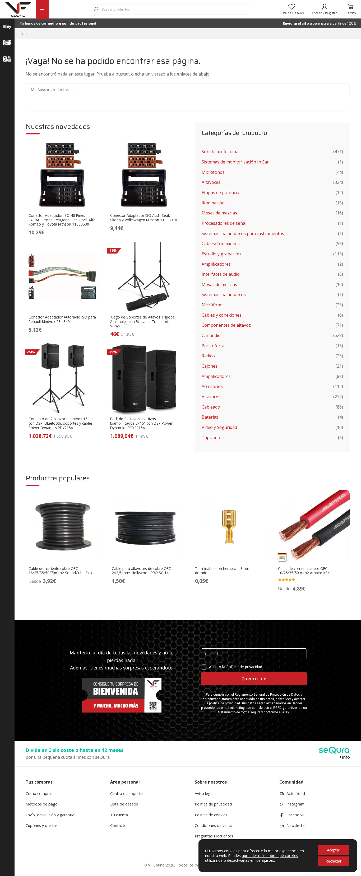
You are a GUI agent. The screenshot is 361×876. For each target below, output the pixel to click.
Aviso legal (204, 793)
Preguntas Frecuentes (214, 835)
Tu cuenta (119, 814)
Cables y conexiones (222, 315)
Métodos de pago (42, 804)
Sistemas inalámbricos (224, 294)
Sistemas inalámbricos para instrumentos (243, 233)
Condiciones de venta (213, 825)
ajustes (268, 860)
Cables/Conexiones (221, 243)
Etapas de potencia (220, 192)
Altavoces (211, 182)
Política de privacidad (213, 804)
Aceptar (333, 849)
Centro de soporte (126, 793)
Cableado (211, 407)
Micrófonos (213, 172)
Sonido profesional (220, 151)
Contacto (118, 825)
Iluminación (213, 203)
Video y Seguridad (219, 427)
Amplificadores (216, 264)
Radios (208, 356)
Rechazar (333, 861)
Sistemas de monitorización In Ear (235, 162)
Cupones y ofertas (42, 825)
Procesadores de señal (224, 223)
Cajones (209, 366)
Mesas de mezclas (219, 213)
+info (344, 757)
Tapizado (211, 438)
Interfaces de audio (221, 274)
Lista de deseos (124, 804)
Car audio (211, 335)
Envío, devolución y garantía (50, 814)
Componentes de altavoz (226, 325)
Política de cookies (211, 814)
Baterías (210, 417)
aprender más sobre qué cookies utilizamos (251, 858)
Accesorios (212, 386)
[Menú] (42, 9)
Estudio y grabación (221, 254)
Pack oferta (213, 346)
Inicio (23, 33)
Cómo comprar (39, 793)
